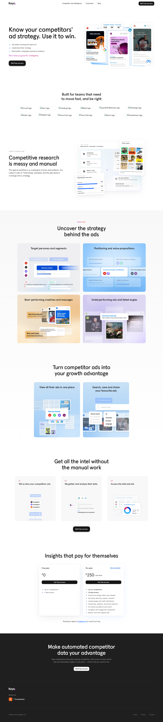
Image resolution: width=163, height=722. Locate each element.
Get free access (146, 3)
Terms (135, 714)
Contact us (82, 621)
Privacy (143, 714)
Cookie (151, 714)
